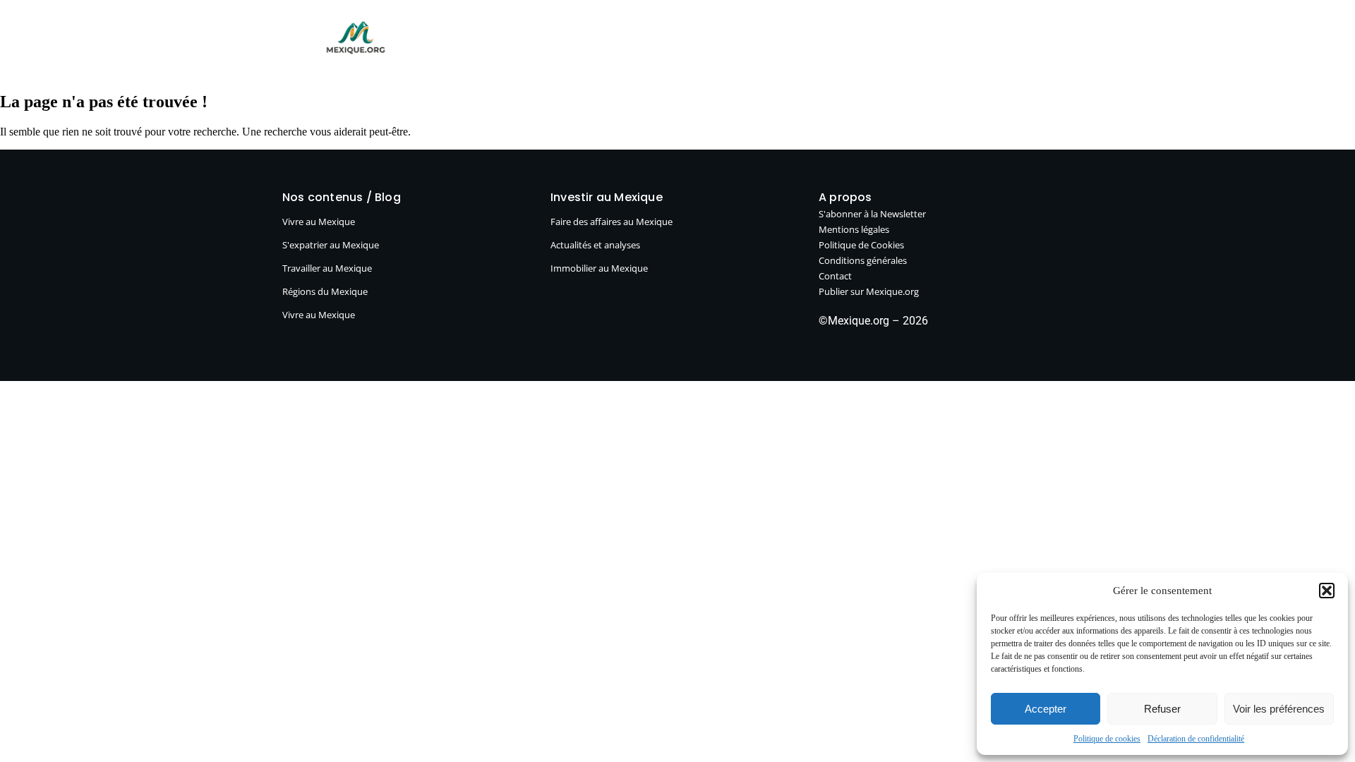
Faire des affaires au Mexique (611, 221)
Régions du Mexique (325, 291)
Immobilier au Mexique (599, 268)
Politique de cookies (1106, 739)
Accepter (1045, 709)
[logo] (355, 37)
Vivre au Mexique (540, 42)
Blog (459, 42)
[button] (1327, 590)
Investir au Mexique (660, 42)
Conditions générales (863, 260)
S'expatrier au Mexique (330, 244)
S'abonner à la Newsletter (872, 213)
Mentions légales (854, 229)
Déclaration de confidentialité (1196, 739)
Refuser (1162, 709)
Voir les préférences (1279, 709)
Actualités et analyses (595, 244)
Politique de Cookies (861, 244)
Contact (835, 276)
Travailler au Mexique (327, 268)
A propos (905, 42)
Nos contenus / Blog (341, 197)
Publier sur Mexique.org (796, 42)
